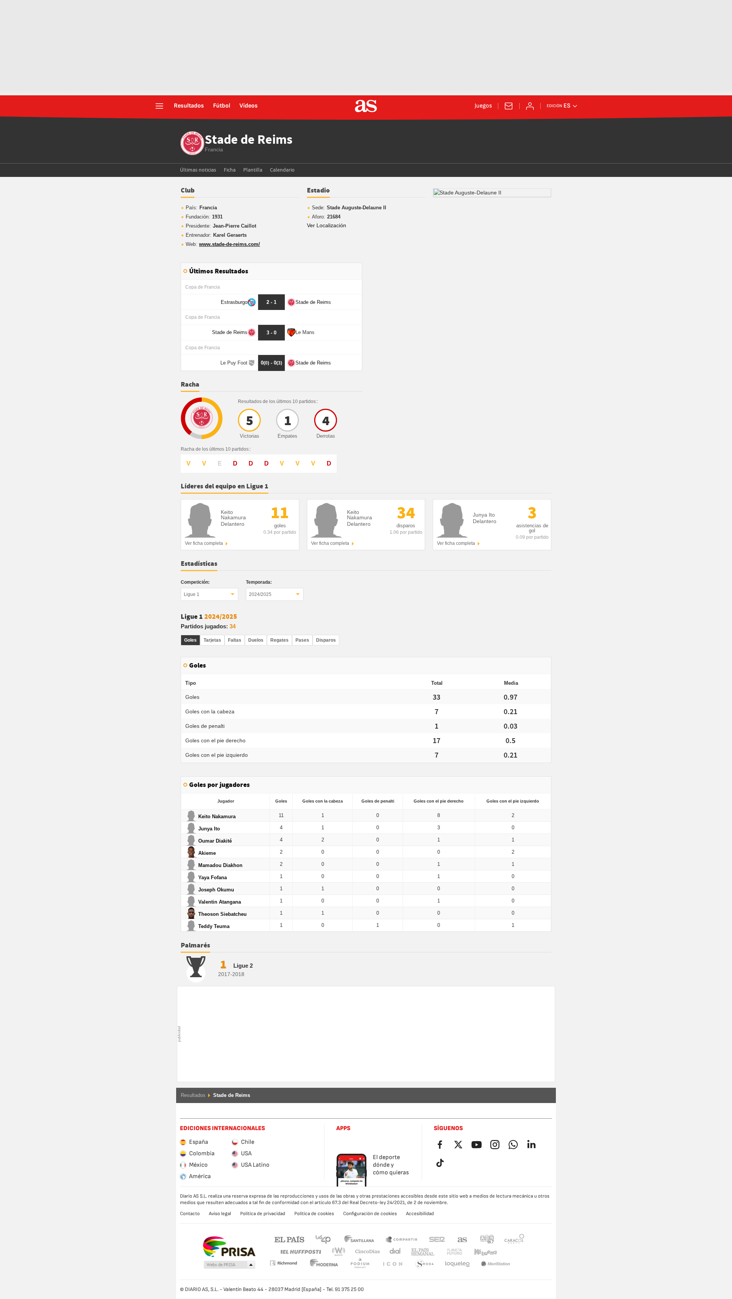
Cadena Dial (394, 1252)
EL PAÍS (289, 1239)
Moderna (283, 1263)
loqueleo (425, 1264)
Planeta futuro (448, 1252)
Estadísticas (199, 564)
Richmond (511, 1252)
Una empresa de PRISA (229, 1246)
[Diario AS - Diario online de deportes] (366, 106)
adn (487, 1239)
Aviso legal (220, 1214)
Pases (302, 640)
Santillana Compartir (401, 1239)
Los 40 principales (323, 1239)
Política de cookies (314, 1214)
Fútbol (221, 106)
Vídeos (248, 106)
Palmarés (195, 945)
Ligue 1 (191, 594)
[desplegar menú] (159, 106)
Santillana (359, 1239)
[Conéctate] (530, 106)
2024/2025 (260, 594)
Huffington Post (300, 1252)
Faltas (234, 640)
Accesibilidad (420, 1214)
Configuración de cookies (370, 1214)
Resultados (189, 106)
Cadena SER (436, 1239)
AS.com (462, 1239)
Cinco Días (364, 1252)
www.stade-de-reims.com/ (229, 244)
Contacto (190, 1214)
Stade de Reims (248, 140)
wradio (341, 1252)
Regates (279, 640)
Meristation (457, 1264)
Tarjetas (212, 640)
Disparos (326, 640)
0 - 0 (271, 363)
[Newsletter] (508, 106)
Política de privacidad (262, 1214)
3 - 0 (271, 333)
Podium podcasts (324, 1264)
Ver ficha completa (204, 543)
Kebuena (481, 1252)
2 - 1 (271, 302)
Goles (190, 640)
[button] (229, 1265)
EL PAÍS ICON (360, 1264)
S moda (392, 1264)
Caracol (514, 1239)
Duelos (255, 640)
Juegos (483, 106)
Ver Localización (326, 225)
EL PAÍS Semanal (421, 1252)
